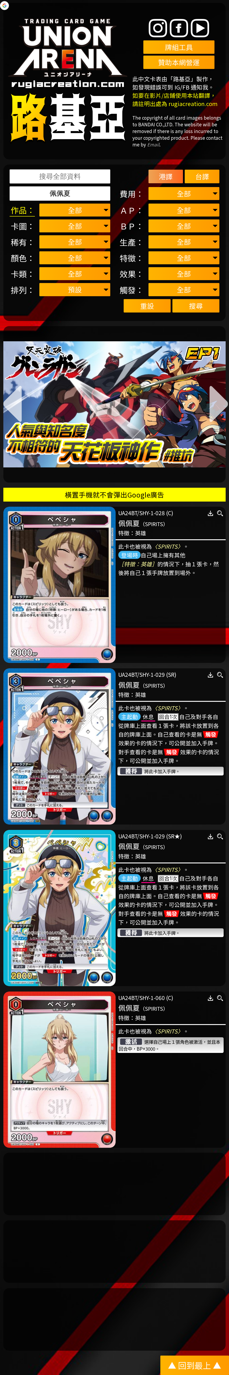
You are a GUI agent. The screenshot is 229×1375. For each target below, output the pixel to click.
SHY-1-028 (152, 513)
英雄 (140, 533)
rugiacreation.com (193, 103)
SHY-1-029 (152, 674)
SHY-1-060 (152, 998)
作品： (23, 210)
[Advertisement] (114, 1184)
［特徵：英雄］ (137, 564)
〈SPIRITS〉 (167, 546)
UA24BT (127, 513)
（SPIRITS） (154, 524)
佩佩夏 (129, 523)
